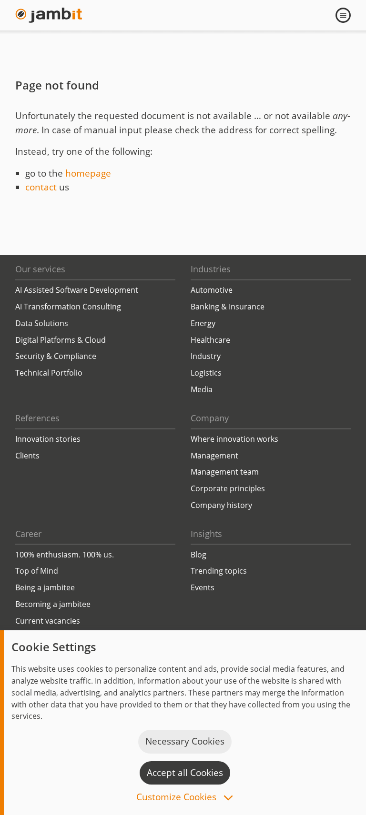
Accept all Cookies (185, 772)
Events (202, 587)
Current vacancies (47, 621)
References (37, 418)
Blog (198, 554)
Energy (203, 323)
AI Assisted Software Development (76, 290)
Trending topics (219, 571)
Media (202, 389)
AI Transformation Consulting (68, 306)
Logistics (206, 373)
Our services (40, 269)
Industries (211, 269)
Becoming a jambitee (53, 604)
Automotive (212, 290)
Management (214, 455)
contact (41, 187)
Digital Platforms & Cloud (60, 340)
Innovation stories (48, 439)
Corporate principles (228, 488)
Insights (206, 533)
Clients (27, 455)
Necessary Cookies (184, 741)
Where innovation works (234, 439)
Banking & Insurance (227, 306)
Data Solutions (41, 323)
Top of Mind (36, 571)
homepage (88, 173)
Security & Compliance (55, 356)
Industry (206, 356)
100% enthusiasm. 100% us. (64, 554)
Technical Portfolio (48, 373)
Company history (221, 505)
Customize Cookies (177, 797)
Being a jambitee (45, 587)
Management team (225, 472)
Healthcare (210, 340)
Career (28, 533)
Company (210, 418)
